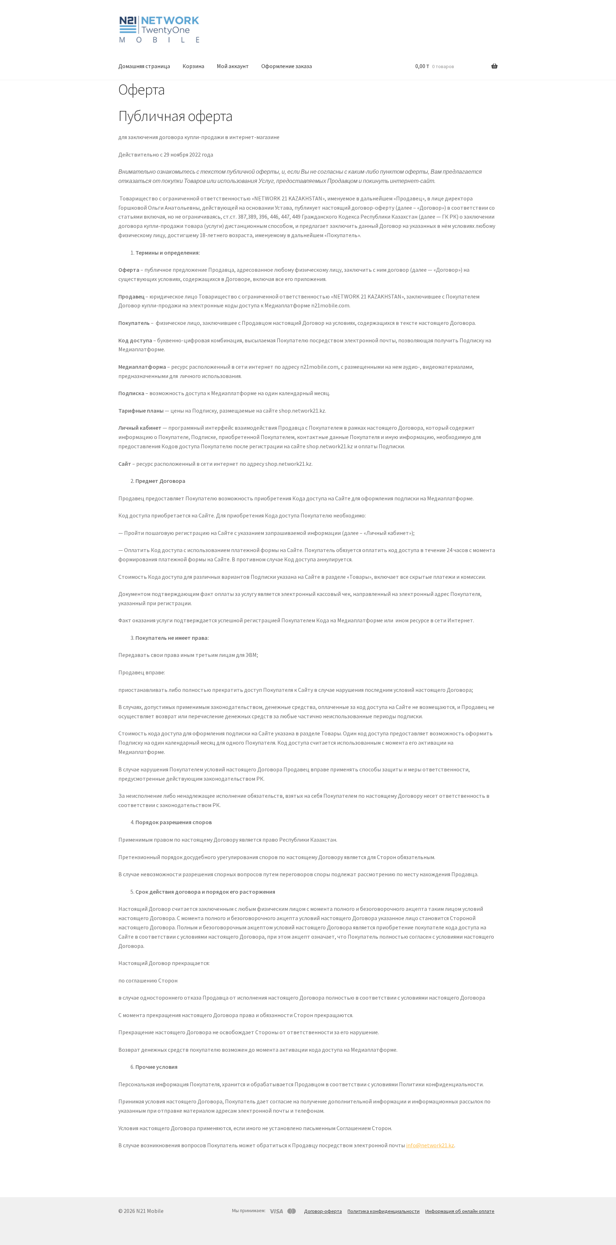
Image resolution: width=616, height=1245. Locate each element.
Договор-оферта (323, 1211)
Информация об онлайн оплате (459, 1211)
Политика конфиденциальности (384, 1211)
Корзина (193, 66)
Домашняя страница (144, 66)
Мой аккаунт (233, 66)
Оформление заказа (286, 66)
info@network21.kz (430, 1145)
